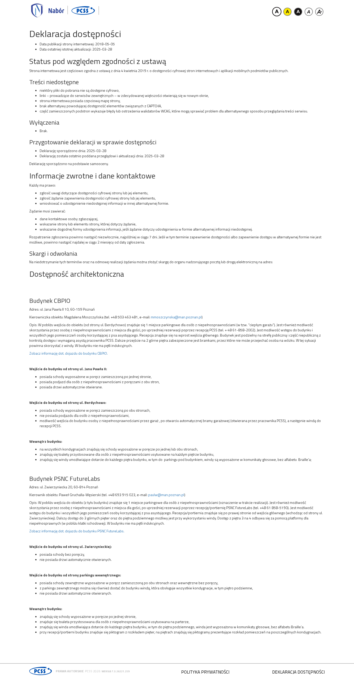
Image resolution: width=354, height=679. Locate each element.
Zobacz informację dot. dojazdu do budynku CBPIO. (68, 353)
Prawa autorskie (70, 671)
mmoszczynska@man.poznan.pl (176, 317)
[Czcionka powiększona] (319, 11)
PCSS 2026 (92, 671)
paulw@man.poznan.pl (166, 494)
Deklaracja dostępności (298, 672)
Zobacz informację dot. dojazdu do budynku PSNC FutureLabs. (76, 531)
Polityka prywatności (205, 672)
